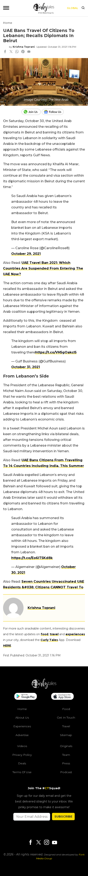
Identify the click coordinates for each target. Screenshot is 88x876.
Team (66, 755)
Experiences (22, 726)
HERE (7, 645)
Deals (22, 763)
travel (54, 634)
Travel (66, 726)
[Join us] (31, 112)
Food (66, 709)
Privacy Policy (22, 755)
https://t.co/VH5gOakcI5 (56, 352)
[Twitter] (38, 843)
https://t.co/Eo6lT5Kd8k (32, 558)
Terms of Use (22, 772)
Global (72, 8)
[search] (83, 8)
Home (7, 23)
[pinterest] (23, 52)
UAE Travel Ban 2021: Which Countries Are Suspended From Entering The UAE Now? (43, 268)
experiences (75, 634)
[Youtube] (54, 842)
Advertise (22, 735)
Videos (22, 746)
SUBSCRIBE (63, 816)
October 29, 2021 (26, 254)
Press (66, 763)
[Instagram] (46, 843)
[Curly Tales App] (25, 697)
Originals (66, 746)
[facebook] (5, 52)
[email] (28, 52)
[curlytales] (44, 688)
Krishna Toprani (24, 46)
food (44, 634)
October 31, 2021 (25, 367)
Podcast (66, 772)
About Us (22, 717)
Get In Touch (66, 717)
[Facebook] (30, 843)
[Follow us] (54, 112)
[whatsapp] (17, 52)
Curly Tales (49, 640)
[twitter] (11, 52)
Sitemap (66, 735)
